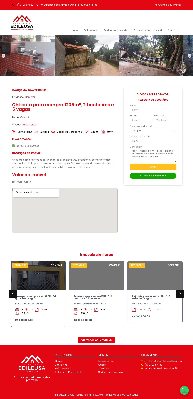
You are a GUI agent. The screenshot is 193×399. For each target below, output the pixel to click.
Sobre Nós (91, 30)
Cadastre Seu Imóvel (147, 30)
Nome (133, 105)
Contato (173, 30)
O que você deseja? (141, 126)
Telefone (159, 115)
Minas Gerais (29, 124)
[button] (3, 56)
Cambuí (24, 117)
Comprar (30, 96)
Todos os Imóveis (115, 30)
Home (74, 30)
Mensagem (136, 147)
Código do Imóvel (140, 136)
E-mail (133, 115)
